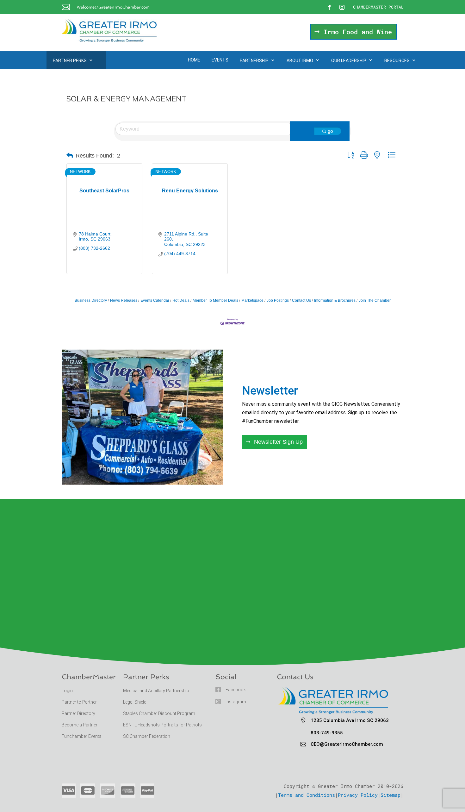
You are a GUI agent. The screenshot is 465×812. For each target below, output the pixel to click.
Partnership (254, 60)
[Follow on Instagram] (342, 7)
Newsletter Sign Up (278, 442)
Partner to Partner (80, 702)
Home (194, 59)
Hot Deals (180, 300)
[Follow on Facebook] (329, 7)
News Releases (123, 300)
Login (67, 690)
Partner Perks (70, 60)
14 (177, 470)
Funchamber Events (82, 736)
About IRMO (300, 60)
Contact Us (301, 300)
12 (166, 470)
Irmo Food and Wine (358, 32)
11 (161, 470)
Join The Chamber (375, 300)
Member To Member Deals (215, 300)
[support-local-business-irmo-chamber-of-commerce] (142, 482)
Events (220, 59)
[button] (69, 156)
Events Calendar (154, 300)
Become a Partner (80, 724)
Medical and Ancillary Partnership (156, 690)
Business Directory (91, 300)
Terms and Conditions (306, 795)
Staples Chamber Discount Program (159, 713)
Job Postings (278, 300)
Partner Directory (78, 713)
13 (172, 470)
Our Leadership (348, 60)
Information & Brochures (335, 300)
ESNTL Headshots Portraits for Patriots (162, 724)
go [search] (330, 131)
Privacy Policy (358, 795)
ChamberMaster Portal (378, 7)
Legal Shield (134, 702)
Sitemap (390, 795)
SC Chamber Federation (146, 736)
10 (156, 470)
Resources (397, 60)
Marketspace (252, 300)
